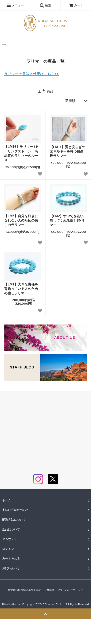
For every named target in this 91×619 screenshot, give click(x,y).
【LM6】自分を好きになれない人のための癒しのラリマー (21, 220)
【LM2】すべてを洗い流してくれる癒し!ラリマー (67, 220)
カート (78, 5)
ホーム (5, 44)
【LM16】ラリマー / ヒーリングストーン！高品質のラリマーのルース (21, 153)
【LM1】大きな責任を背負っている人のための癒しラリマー (21, 288)
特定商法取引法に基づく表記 (24, 589)
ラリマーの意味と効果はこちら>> (31, 74)
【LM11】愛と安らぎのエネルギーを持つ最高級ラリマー (67, 151)
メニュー (17, 5)
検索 (47, 5)
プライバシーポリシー (70, 589)
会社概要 (49, 589)
